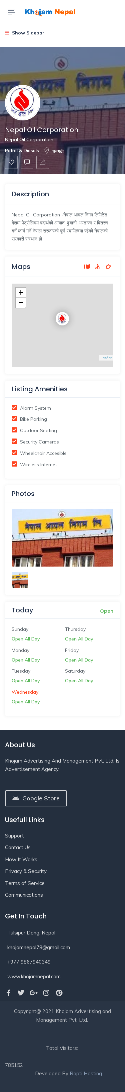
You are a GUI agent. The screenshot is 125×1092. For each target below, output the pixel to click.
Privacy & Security (26, 871)
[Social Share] (42, 162)
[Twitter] (21, 993)
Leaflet (106, 357)
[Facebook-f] (8, 993)
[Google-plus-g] (33, 993)
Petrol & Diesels (22, 150)
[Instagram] (46, 993)
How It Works (21, 859)
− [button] (21, 302)
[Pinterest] (59, 993)
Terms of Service (25, 883)
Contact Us (18, 847)
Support (14, 835)
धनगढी (58, 151)
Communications (24, 895)
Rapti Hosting (86, 1073)
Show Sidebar (27, 33)
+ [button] (21, 292)
